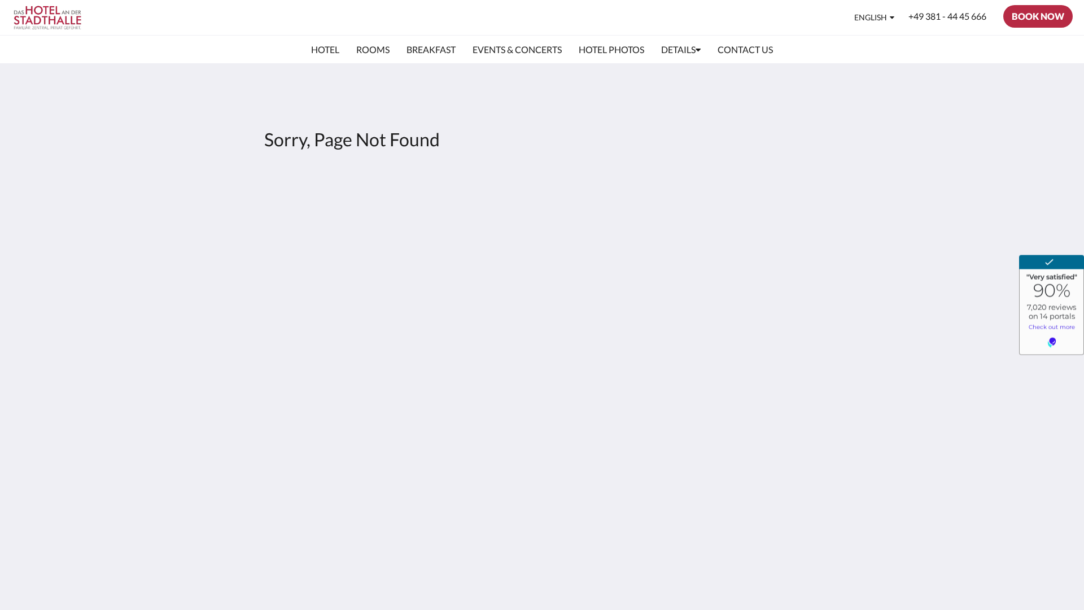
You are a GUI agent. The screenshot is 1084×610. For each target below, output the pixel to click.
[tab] (492, 189)
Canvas (816, 294)
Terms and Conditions (491, 217)
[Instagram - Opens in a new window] (819, 214)
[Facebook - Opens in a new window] (788, 214)
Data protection (480, 227)
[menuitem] (325, 50)
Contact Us (471, 208)
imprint (463, 237)
